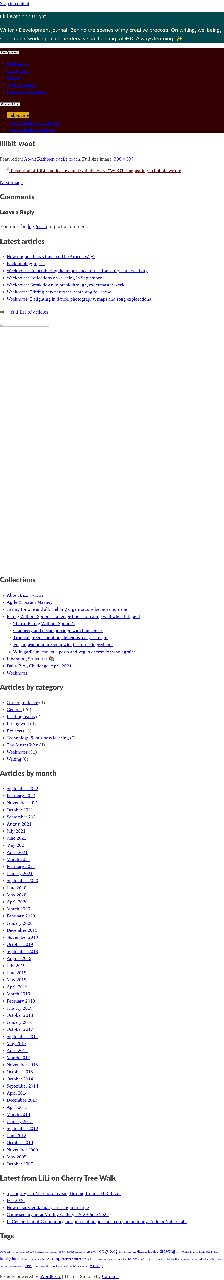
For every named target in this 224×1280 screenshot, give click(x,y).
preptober (142, 1259)
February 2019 (21, 1001)
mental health (103, 1259)
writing (96, 1265)
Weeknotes (17, 63)
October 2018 (20, 1015)
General (14, 709)
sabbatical (203, 1259)
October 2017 (20, 1029)
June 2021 (16, 838)
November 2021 (22, 802)
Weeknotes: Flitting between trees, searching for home (59, 291)
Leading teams (21, 716)
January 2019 (20, 1008)
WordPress (50, 1276)
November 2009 (22, 1149)
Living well (18, 70)
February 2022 (21, 795)
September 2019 (22, 951)
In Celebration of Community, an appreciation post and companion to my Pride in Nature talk (97, 1221)
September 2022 (22, 788)
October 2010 (20, 1142)
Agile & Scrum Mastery (30, 602)
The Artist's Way (22, 744)
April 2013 (17, 1107)
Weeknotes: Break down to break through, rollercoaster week (65, 284)
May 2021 (16, 845)
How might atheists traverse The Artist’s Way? (51, 256)
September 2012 (22, 1128)
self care (213, 1259)
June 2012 (16, 1135)
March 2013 (18, 1114)
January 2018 (20, 1022)
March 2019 (18, 993)
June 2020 (16, 887)
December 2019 (22, 930)
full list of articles (29, 312)
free (177, 1252)
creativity (92, 1251)
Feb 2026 (16, 1200)
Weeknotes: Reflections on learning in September (54, 277)
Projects (14, 730)
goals (195, 1252)
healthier (215, 1252)
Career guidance (22, 702)
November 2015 (22, 1064)
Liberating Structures (27, 91)
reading (160, 1259)
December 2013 (22, 1100)
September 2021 (22, 816)
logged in (37, 226)
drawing (167, 1251)
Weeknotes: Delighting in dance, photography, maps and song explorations (79, 299)
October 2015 (20, 1071)
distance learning (147, 1251)
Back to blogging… (26, 263)
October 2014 (20, 1078)
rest (177, 1258)
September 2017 (22, 1036)
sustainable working (15, 1266)
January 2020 (20, 923)
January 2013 (20, 1121)
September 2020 (22, 880)
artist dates (29, 1251)
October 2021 (20, 809)
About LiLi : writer (25, 595)
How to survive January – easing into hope (48, 1207)
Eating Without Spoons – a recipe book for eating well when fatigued (73, 616)
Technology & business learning (38, 737)
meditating (92, 1259)
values (36, 1266)
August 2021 (19, 823)
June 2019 (16, 972)
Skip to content (14, 3)
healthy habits (10, 1258)
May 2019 (16, 979)
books (62, 1251)
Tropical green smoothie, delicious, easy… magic (60, 637)
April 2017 (17, 1050)
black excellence (51, 1252)
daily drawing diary (127, 1252)
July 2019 (16, 965)
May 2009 (16, 1156)
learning (52, 1258)
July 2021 (16, 831)
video (48, 1266)
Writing (14, 77)
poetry (132, 1258)
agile (8, 1252)
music (112, 1259)
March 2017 (18, 1057)
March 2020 (18, 908)
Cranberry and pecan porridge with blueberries (58, 630)
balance (40, 1252)
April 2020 (17, 901)
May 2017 (16, 1043)
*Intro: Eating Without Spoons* (44, 623)
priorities (151, 1259)
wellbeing (57, 1266)
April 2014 (17, 1093)
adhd (3, 1251)
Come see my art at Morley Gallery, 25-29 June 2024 (58, 1214)
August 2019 (19, 958)
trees (28, 1265)
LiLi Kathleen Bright (23, 16)
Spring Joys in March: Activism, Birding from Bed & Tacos (64, 1193)
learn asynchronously (33, 1259)
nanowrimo (121, 1259)
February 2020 (21, 915)
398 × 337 (124, 158)
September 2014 (22, 1086)
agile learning (17, 1252)
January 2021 (20, 873)
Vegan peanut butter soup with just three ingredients (63, 644)
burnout (70, 1251)
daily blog (108, 1251)
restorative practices (189, 1259)
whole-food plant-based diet (76, 1266)
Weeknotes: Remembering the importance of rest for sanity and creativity (77, 270)
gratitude (204, 1251)
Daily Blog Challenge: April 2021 (39, 665)
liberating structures (73, 1258)
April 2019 (17, 986)
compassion (80, 1252)
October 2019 (20, 944)
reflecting (169, 1259)
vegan (42, 1266)
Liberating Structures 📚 (30, 658)
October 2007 (20, 1163)
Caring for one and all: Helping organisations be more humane (67, 609)
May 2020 (16, 894)
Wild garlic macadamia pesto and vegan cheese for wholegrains (74, 651)
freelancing (186, 1251)
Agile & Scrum (21, 84)
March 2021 (18, 859)
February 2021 (21, 866)
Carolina (110, 1276)
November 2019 (22, 937)
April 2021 (17, 852)
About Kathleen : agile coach (52, 158)
